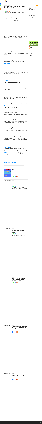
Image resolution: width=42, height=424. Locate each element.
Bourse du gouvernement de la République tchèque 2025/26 (18, 279)
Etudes (13, 180)
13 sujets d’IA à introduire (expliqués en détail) (19, 182)
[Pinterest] (8, 11)
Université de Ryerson (7, 147)
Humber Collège (7, 105)
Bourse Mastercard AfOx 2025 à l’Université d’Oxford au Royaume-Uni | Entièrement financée (20, 171)
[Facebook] (4, 11)
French (35, 0)
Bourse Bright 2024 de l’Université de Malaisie (34, 55)
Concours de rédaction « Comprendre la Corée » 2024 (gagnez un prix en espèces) (19, 327)
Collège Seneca (6, 152)
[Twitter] (6, 11)
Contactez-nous (21, 421)
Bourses (13, 169)
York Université (7, 80)
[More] (9, 11)
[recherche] (37, 5)
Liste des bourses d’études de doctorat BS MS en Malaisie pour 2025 (20, 375)
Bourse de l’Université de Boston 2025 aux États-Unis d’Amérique (33, 15)
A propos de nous (25, 421)
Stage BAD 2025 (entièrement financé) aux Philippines (32, 17)
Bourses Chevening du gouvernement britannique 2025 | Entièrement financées (33, 10)
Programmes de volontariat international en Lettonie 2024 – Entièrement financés (33, 8)
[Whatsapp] (5, 11)
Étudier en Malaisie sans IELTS (18, 230)
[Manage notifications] (40, 422)
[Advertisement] (16, 25)
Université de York (6, 149)
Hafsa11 (5, 8)
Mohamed (14, 231)
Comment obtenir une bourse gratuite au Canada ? (10, 162)
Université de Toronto (8, 63)
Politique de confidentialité (17, 421)
